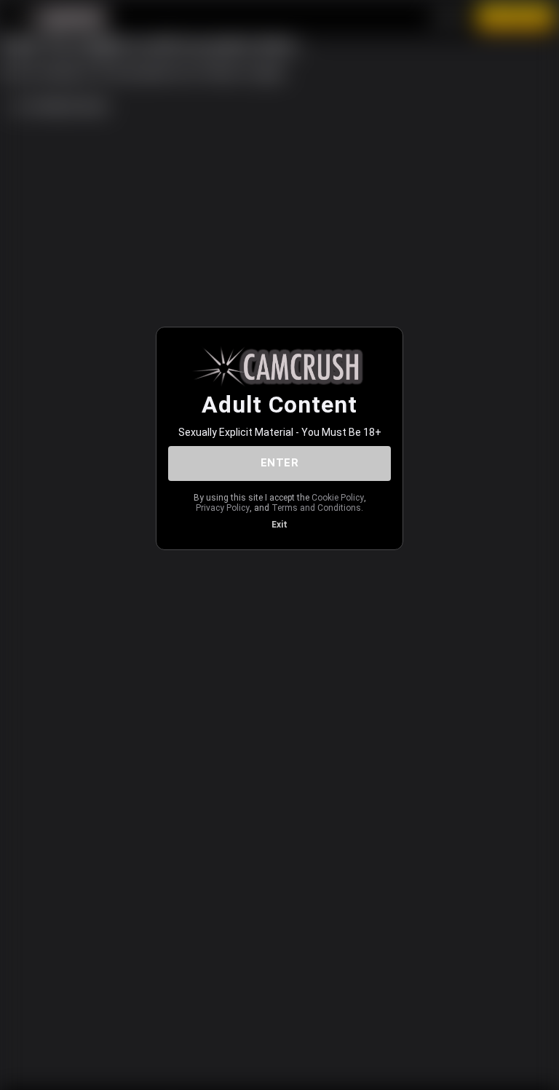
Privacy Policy (223, 508)
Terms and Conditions (316, 508)
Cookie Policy (338, 498)
